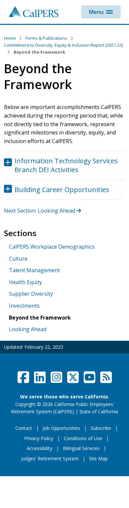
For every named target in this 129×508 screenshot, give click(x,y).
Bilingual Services (81, 448)
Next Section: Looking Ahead (40, 210)
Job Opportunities (61, 428)
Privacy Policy (38, 438)
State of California (98, 411)
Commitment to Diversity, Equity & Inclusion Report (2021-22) (63, 45)
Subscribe (101, 428)
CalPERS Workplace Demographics (52, 246)
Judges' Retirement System (50, 458)
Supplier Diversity (31, 293)
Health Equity (25, 282)
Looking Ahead (27, 329)
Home (10, 38)
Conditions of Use (83, 438)
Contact (23, 428)
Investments (24, 305)
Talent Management (34, 270)
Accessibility (39, 448)
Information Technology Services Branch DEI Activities (66, 165)
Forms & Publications (46, 38)
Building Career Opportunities (62, 189)
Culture (18, 258)
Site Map (98, 458)
